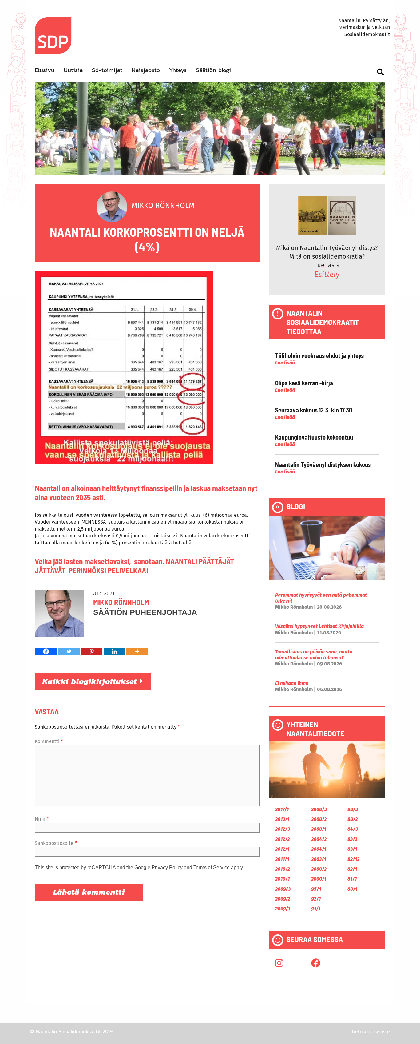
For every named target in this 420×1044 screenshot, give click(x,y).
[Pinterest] (91, 651)
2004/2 (319, 839)
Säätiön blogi (213, 70)
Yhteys (178, 70)
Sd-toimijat (107, 70)
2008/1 (318, 829)
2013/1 (282, 819)
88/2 (352, 819)
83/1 (352, 849)
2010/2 (282, 869)
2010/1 (282, 879)
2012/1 (282, 849)
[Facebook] (46, 651)
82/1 (352, 869)
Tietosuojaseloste (370, 1031)
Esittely (326, 274)
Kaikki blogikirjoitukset (91, 681)
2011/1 (282, 859)
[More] (137, 651)
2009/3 (283, 889)
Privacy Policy (167, 867)
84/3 (352, 829)
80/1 (352, 889)
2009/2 (282, 899)
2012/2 (282, 839)
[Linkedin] (114, 651)
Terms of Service (211, 867)
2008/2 (319, 819)
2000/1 (318, 879)
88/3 (352, 809)
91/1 (315, 909)
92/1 (316, 899)
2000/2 (319, 869)
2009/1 (282, 909)
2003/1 (318, 859)
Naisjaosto (146, 70)
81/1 (352, 879)
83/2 (352, 839)
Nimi (42, 819)
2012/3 (282, 829)
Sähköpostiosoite (56, 843)
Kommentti (49, 741)
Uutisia (73, 70)
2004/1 (318, 849)
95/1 (316, 889)
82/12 (353, 859)
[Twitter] (69, 651)
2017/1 (282, 809)
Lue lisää (285, 363)
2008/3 (319, 809)
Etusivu (44, 70)
